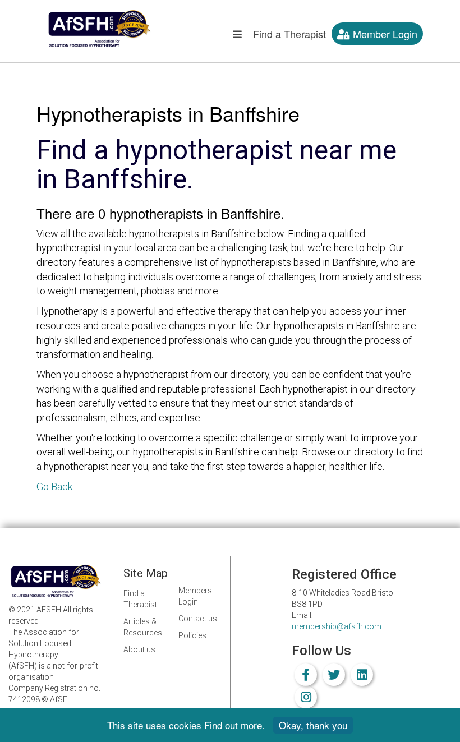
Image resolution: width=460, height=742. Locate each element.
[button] (237, 36)
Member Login (383, 33)
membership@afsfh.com (336, 626)
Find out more (233, 725)
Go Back (54, 486)
